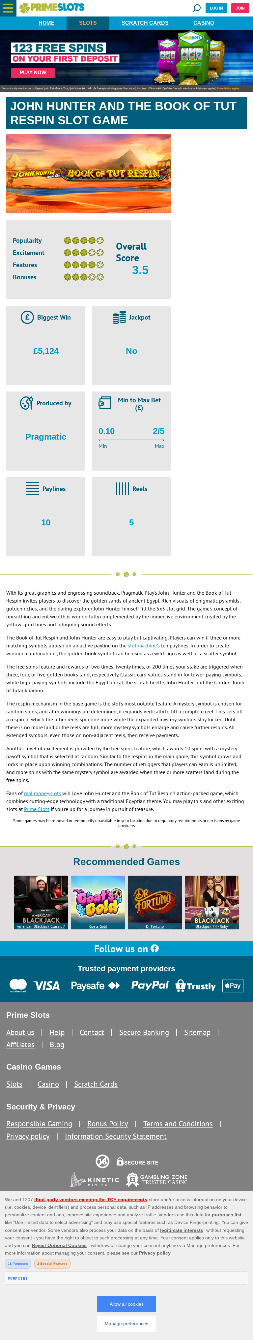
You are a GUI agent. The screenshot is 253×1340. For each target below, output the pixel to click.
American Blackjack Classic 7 (41, 926)
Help (57, 1032)
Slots (88, 23)
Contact (92, 1032)
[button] (8, 8)
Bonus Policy (107, 1123)
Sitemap (197, 1032)
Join (240, 8)
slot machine (142, 645)
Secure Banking (144, 1032)
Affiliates (20, 1044)
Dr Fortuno (155, 926)
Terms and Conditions (178, 1123)
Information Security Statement (116, 1136)
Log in (216, 8)
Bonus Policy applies (228, 88)
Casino (203, 23)
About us (20, 1032)
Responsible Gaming (39, 1123)
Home (46, 23)
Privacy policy (28, 1136)
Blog (57, 1044)
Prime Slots (36, 809)
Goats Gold (98, 926)
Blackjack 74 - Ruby (212, 926)
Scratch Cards (145, 23)
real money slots (42, 793)
